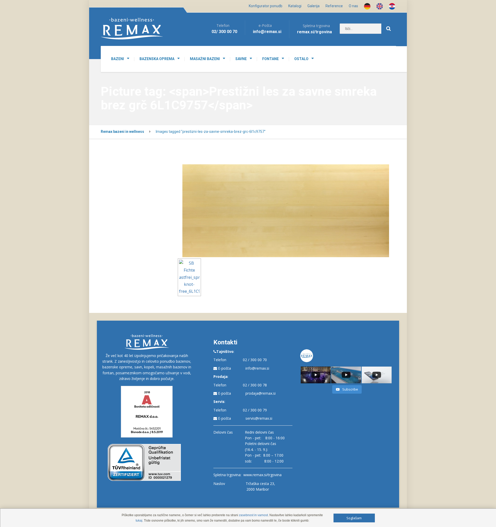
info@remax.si (257, 368)
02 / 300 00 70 (255, 359)
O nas (353, 6)
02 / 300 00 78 (255, 385)
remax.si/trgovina (314, 31)
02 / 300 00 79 (255, 410)
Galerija (313, 6)
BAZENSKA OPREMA (157, 59)
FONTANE (270, 59)
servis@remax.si (258, 418)
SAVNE (241, 59)
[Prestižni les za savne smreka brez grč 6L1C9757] (285, 210)
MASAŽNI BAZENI (205, 59)
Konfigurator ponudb (265, 6)
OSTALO (301, 59)
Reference (334, 6)
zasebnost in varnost (253, 515)
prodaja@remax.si (260, 393)
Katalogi (294, 6)
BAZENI (117, 59)
